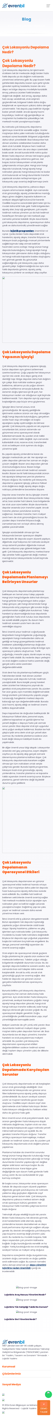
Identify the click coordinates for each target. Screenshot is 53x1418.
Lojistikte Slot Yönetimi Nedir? (20, 1319)
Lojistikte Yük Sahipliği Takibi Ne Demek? (26, 1307)
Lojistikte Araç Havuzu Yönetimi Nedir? (25, 1294)
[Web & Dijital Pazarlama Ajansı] (3, 1412)
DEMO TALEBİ (43, 1410)
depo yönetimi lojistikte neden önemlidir (24, 1266)
